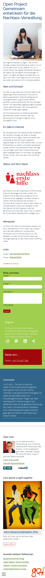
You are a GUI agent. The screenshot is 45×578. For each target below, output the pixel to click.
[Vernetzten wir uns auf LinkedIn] (27, 341)
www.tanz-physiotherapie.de (13, 463)
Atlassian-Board (15, 257)
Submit (6, 311)
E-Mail (6, 283)
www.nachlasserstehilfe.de (19, 254)
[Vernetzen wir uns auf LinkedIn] (25, 468)
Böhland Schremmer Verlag (13, 559)
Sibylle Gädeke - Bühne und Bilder (16, 562)
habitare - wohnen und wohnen (15, 566)
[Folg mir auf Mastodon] (18, 341)
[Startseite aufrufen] (38, 576)
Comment (8, 291)
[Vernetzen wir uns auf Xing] (35, 341)
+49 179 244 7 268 (20, 360)
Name (6, 275)
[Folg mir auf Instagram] (9, 341)
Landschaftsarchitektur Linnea (14, 569)
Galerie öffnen (9, 544)
